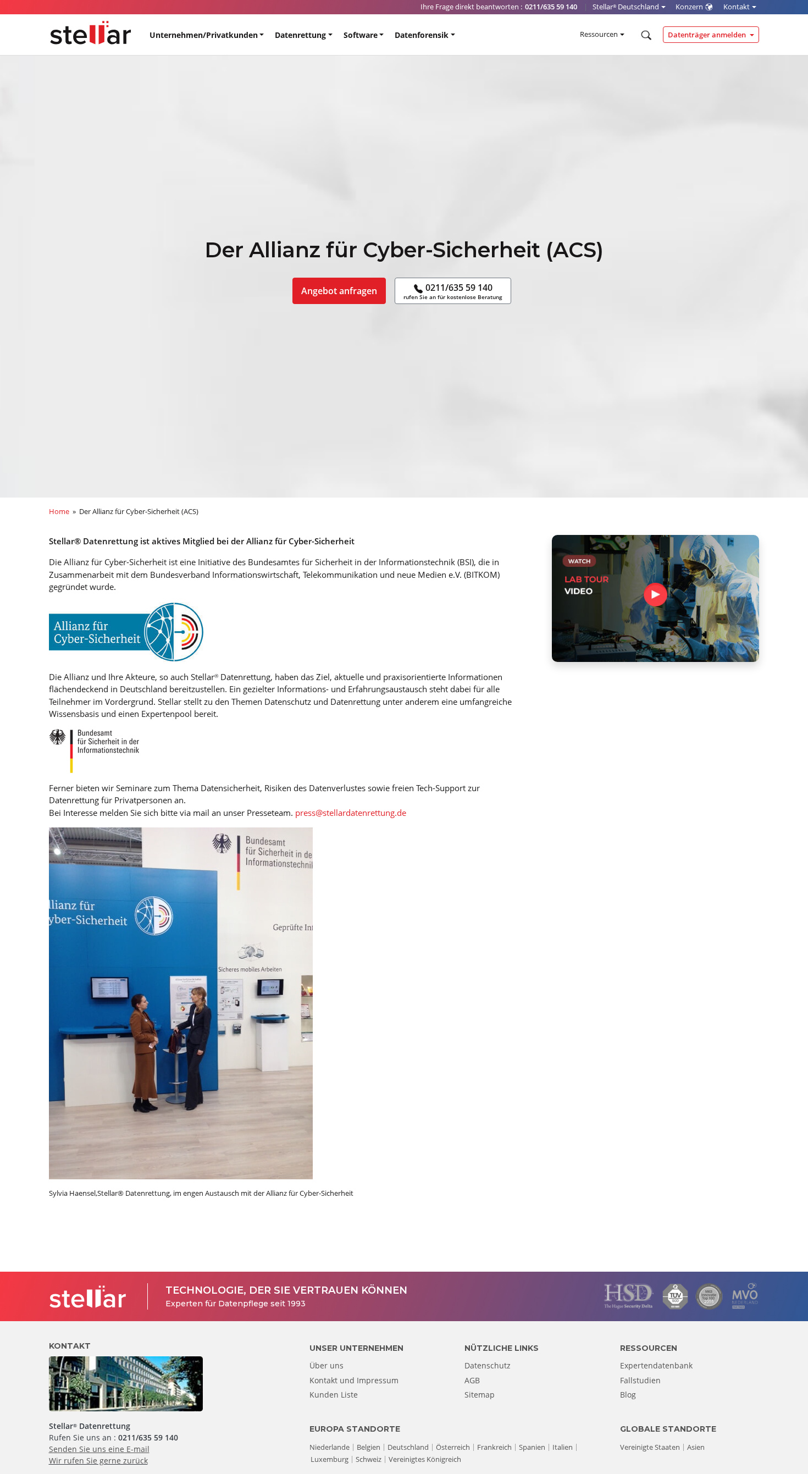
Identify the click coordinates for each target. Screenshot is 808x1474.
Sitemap (479, 1394)
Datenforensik (422, 35)
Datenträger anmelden (708, 35)
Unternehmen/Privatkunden (204, 35)
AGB (472, 1380)
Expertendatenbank (656, 1365)
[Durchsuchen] (645, 35)
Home (59, 511)
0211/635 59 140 (452, 291)
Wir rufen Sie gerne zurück (98, 1460)
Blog (628, 1394)
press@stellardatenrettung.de (350, 812)
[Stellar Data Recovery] (90, 32)
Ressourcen (599, 34)
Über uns (326, 1365)
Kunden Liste (333, 1394)
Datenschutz (487, 1365)
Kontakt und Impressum (354, 1380)
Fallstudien (640, 1380)
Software (361, 35)
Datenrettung (300, 35)
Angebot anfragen (339, 291)
